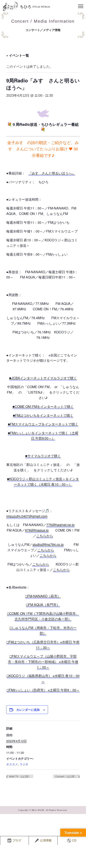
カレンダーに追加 (28, 709)
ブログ (17, 840)
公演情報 (46, 840)
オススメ (12, 764)
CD (74, 840)
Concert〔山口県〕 (66, 776)
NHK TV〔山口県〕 (20, 776)
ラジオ (24, 764)
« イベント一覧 (17, 55)
